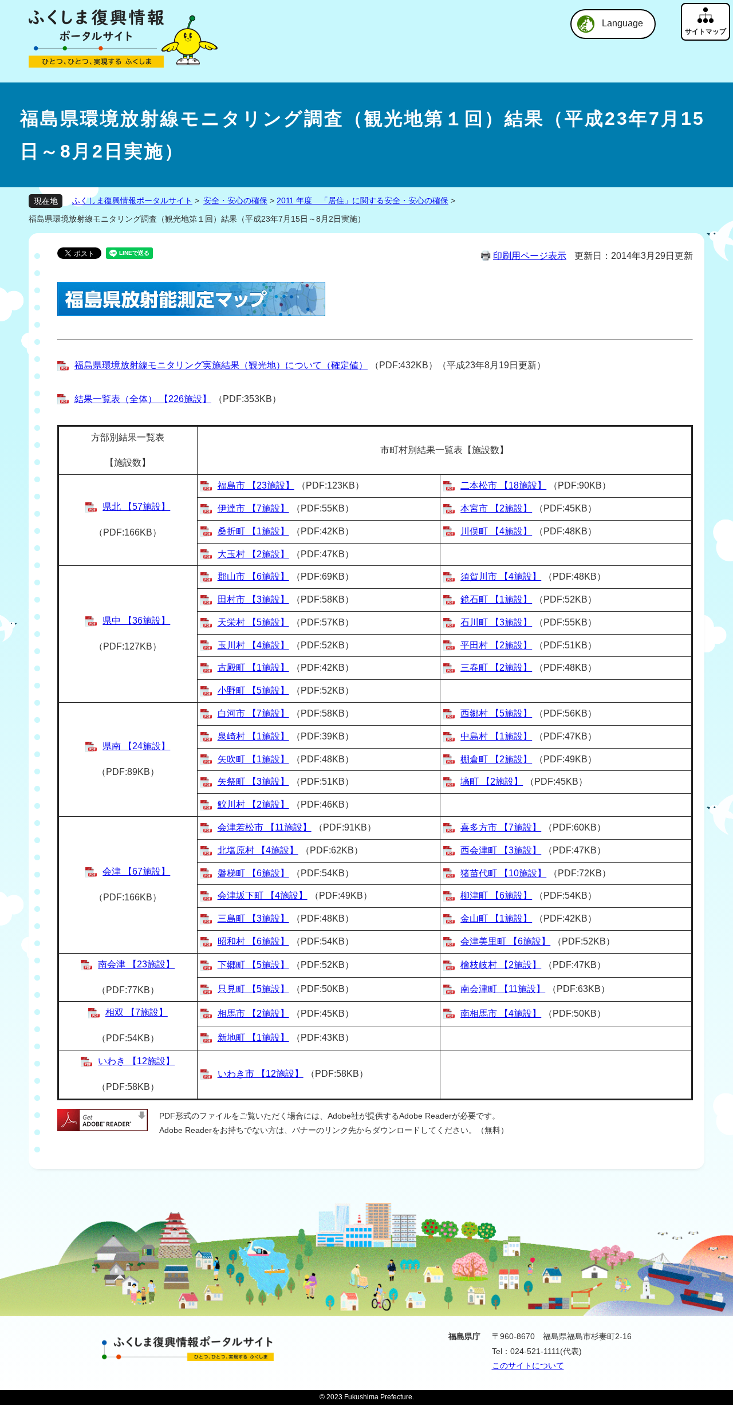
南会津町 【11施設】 (502, 989)
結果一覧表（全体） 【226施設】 (142, 399)
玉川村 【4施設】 (253, 645)
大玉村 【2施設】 (253, 554)
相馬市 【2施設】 (253, 1013)
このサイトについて (528, 1365)
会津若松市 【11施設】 (265, 827)
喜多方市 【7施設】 (500, 827)
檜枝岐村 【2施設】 (500, 965)
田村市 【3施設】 (253, 599)
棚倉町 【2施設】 (496, 759)
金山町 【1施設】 (496, 918)
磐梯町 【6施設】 (253, 873)
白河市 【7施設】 (253, 713)
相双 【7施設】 (136, 1012)
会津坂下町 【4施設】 (263, 895)
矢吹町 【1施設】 (253, 759)
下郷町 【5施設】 (253, 965)
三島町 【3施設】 (253, 918)
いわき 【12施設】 (136, 1061)
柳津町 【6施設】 (496, 895)
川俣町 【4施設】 (496, 531)
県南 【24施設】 (136, 746)
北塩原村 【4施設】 (258, 850)
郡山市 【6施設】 (253, 576)
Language (622, 23)
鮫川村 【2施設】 (253, 804)
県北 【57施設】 (136, 506)
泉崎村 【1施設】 (253, 736)
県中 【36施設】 (136, 620)
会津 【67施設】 (136, 871)
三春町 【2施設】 (496, 667)
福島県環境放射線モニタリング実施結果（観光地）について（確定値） (221, 365)
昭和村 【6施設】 (253, 941)
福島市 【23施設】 (256, 485)
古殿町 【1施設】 (253, 667)
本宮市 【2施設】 (496, 508)
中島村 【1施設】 (496, 736)
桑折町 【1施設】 (253, 531)
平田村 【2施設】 (496, 645)
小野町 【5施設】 (253, 690)
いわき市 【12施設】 (261, 1074)
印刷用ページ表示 (529, 256)
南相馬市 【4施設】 (500, 1013)
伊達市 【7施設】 (253, 508)
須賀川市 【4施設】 (500, 576)
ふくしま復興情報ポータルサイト (132, 200)
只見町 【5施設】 (253, 989)
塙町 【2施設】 (491, 781)
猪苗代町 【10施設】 (503, 873)
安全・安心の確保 (235, 200)
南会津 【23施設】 (136, 964)
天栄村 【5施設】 (253, 622)
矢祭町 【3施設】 (253, 781)
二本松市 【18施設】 (503, 485)
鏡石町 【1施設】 (496, 599)
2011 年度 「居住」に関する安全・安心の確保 (362, 200)
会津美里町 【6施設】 (505, 941)
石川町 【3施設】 (496, 622)
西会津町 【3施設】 (500, 850)
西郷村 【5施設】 (496, 713)
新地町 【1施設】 (253, 1037)
